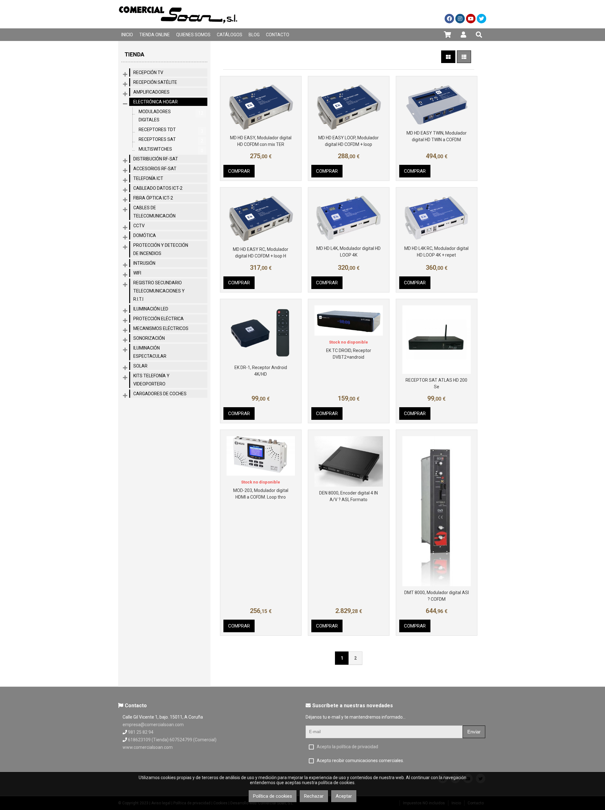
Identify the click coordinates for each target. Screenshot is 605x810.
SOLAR (140, 365)
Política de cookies (272, 796)
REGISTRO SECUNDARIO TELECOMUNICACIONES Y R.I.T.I (159, 291)
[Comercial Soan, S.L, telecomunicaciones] (178, 26)
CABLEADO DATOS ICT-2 (157, 188)
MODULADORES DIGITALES (171, 115)
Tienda (134, 54)
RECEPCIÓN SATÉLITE (155, 82)
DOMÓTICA (144, 235)
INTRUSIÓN (144, 263)
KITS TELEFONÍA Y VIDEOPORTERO (151, 379)
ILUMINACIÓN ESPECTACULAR (149, 352)
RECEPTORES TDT (171, 130)
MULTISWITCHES (171, 150)
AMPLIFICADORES (151, 92)
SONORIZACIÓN (149, 338)
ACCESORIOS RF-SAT (154, 168)
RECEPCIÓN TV (148, 72)
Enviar (474, 731)
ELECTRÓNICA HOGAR (155, 101)
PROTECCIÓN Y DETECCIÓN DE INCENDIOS (160, 249)
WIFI (137, 272)
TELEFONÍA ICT (148, 178)
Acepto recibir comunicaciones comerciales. (360, 760)
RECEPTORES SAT (171, 140)
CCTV (139, 225)
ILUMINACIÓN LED (150, 308)
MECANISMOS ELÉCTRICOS (160, 328)
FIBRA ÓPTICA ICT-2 (153, 197)
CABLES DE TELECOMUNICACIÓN (154, 211)
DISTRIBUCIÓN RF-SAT (155, 158)
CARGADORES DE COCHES (160, 393)
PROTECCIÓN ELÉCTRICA (158, 318)
